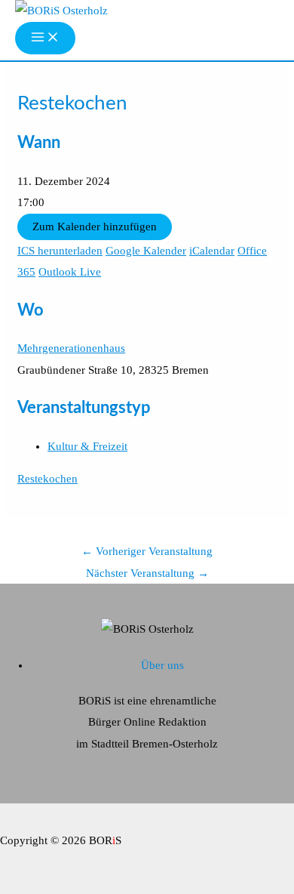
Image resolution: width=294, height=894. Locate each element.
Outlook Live (69, 272)
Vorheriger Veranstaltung (147, 551)
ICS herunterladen (60, 251)
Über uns (162, 665)
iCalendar (211, 251)
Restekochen (47, 479)
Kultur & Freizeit (87, 446)
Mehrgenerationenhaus (71, 348)
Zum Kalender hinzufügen (94, 226)
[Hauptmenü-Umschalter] (45, 38)
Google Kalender (146, 251)
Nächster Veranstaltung (147, 573)
